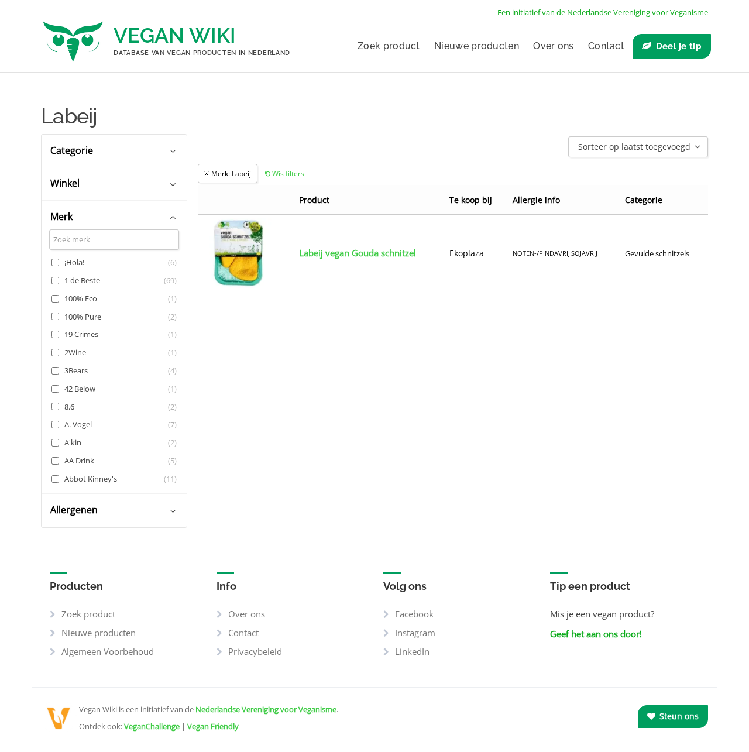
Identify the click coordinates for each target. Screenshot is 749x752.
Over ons (553, 45)
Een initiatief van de (602, 12)
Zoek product (389, 45)
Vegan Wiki (175, 35)
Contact (606, 45)
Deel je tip (679, 46)
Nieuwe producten (476, 45)
